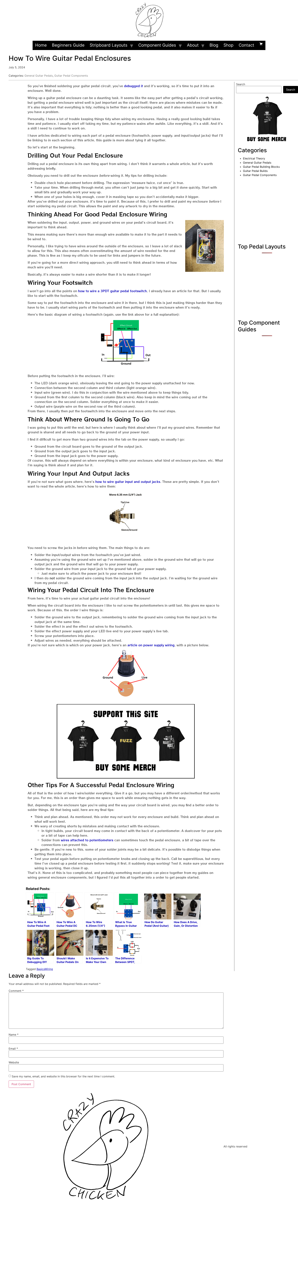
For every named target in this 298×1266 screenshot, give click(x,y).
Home (41, 45)
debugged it (133, 86)
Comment (16, 990)
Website (14, 1062)
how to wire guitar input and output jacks (127, 481)
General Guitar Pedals (38, 75)
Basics (41, 969)
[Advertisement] (267, 209)
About (193, 45)
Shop (228, 45)
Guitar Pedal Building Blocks (261, 166)
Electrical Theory (254, 158)
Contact (246, 45)
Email (13, 1048)
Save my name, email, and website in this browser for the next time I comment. (63, 1076)
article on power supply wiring (151, 645)
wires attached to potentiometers (87, 840)
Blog (214, 45)
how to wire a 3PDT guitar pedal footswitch (112, 291)
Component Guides (157, 45)
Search (240, 84)
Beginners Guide (68, 45)
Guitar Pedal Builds (255, 171)
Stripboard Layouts (108, 45)
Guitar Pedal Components (71, 75)
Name (13, 1034)
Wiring (49, 969)
